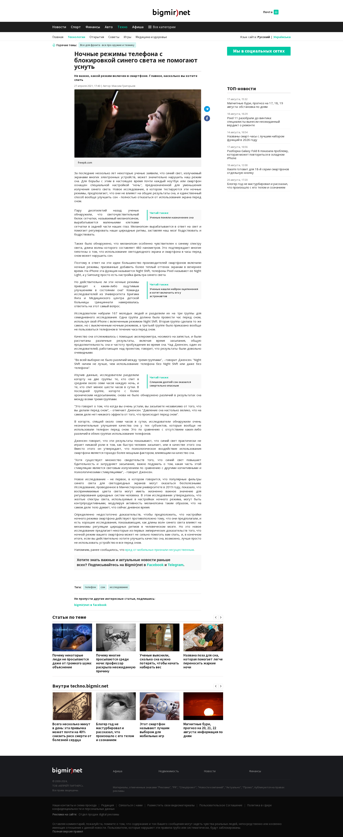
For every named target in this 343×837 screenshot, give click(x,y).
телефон (90, 587)
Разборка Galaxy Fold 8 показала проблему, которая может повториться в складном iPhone (258, 154)
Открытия (97, 37)
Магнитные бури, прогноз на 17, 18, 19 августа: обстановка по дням (255, 105)
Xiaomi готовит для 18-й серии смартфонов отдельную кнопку (258, 171)
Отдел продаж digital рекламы (99, 814)
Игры (127, 37)
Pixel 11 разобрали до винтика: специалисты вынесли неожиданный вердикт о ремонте (253, 121)
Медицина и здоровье (151, 37)
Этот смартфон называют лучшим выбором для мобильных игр (154, 730)
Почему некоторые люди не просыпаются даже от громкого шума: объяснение (72, 661)
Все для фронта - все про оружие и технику (107, 45)
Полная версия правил (67, 831)
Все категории (164, 27)
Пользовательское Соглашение (220, 805)
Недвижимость (168, 771)
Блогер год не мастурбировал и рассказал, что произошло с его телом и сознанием (115, 732)
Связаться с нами (131, 805)
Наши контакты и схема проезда (74, 805)
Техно (122, 27)
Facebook (155, 565)
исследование (119, 587)
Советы (113, 37)
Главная (57, 37)
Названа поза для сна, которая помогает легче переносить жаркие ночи (203, 661)
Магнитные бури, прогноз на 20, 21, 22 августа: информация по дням (203, 730)
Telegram (175, 565)
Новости (59, 27)
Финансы (93, 27)
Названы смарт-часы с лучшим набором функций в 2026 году (255, 138)
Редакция (107, 805)
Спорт (76, 27)
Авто (109, 27)
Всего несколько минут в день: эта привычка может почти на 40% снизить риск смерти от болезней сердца (72, 732)
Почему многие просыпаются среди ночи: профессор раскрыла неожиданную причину (116, 663)
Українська (282, 37)
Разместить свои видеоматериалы (171, 805)
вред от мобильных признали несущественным (159, 550)
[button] (215, 617)
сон (103, 587)
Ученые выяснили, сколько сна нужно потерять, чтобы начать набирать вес (159, 661)
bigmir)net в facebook (90, 605)
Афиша (138, 27)
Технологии (76, 37)
